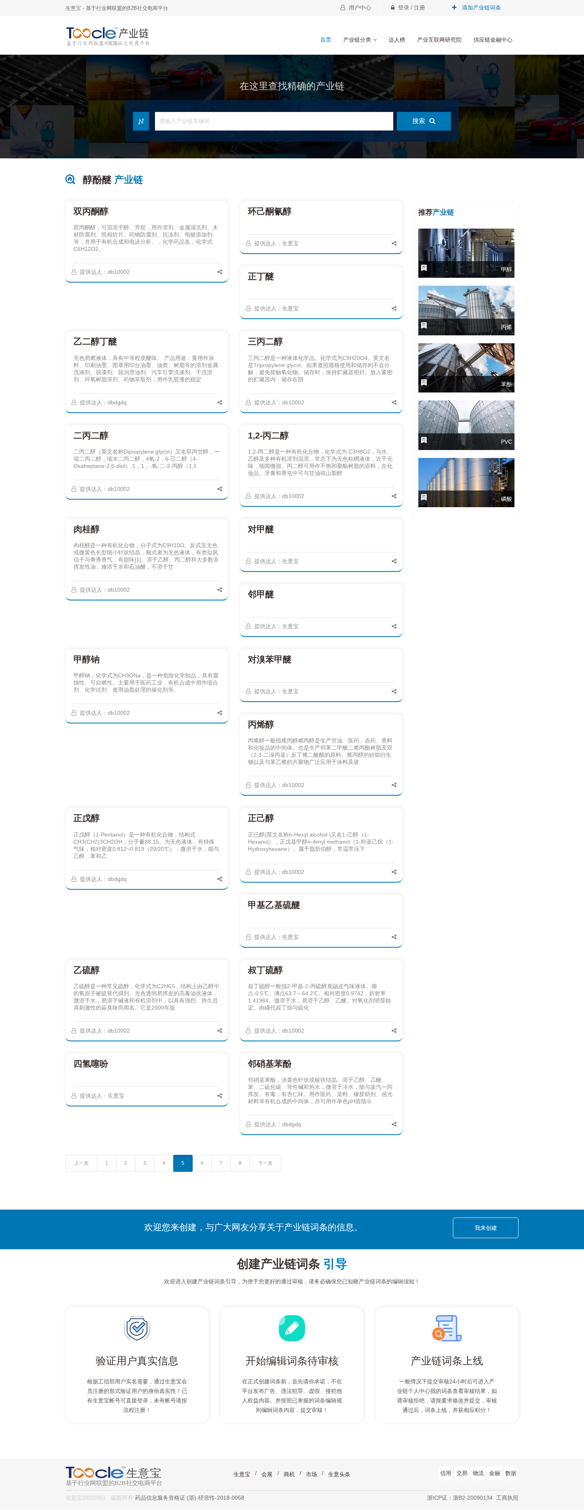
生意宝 (242, 1474)
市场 (311, 1474)
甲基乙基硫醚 (274, 905)
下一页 (265, 1163)
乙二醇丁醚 (95, 341)
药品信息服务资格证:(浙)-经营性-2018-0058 (189, 1498)
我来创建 (486, 1228)
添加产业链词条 (480, 7)
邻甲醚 (261, 594)
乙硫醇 (86, 970)
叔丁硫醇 (265, 970)
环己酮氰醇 (270, 211)
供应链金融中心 (493, 40)
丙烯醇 (261, 724)
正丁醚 (261, 276)
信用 (445, 1473)
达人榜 (397, 40)
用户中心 (359, 7)
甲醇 (506, 269)
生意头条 (339, 1474)
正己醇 (261, 818)
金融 (494, 1473)
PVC (506, 442)
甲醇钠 (86, 659)
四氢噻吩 (90, 1064)
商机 (289, 1474)
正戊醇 (86, 818)
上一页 (81, 1163)
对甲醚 (261, 529)
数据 (510, 1473)
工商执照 (507, 1498)
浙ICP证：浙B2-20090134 (460, 1498)
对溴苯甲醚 (270, 659)
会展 (267, 1474)
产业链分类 (357, 40)
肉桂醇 (86, 529)
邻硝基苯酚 (270, 1064)
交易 (462, 1473)
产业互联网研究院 (439, 40)
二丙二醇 (90, 435)
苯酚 (506, 384)
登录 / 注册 (410, 7)
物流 (478, 1473)
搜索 (419, 120)
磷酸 (506, 499)
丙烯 (506, 327)
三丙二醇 (265, 341)
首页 (325, 40)
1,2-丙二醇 (268, 435)
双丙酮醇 (90, 211)
